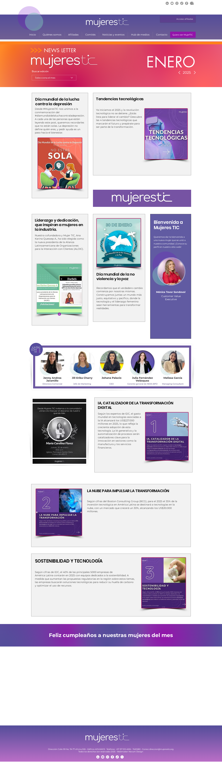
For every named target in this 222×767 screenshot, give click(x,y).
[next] (215, 687)
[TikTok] (181, 3)
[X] (122, 757)
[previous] (7, 687)
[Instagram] (176, 3)
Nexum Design (136, 751)
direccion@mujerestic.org (161, 749)
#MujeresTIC (50, 108)
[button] (192, 3)
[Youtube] (172, 3)
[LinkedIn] (167, 3)
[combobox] (54, 77)
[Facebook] (186, 3)
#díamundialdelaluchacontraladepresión (59, 115)
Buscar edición (40, 71)
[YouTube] (102, 757)
